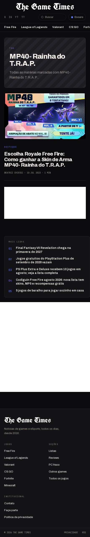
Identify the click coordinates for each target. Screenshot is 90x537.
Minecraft (9, 485)
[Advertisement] (45, 203)
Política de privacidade (18, 517)
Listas (52, 451)
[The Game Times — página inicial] (45, 7)
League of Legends (34, 27)
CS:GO (73, 27)
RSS (84, 532)
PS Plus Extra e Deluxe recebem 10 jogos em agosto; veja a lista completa (48, 271)
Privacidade (71, 532)
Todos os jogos (59, 478)
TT (23, 17)
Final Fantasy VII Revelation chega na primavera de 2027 (43, 249)
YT (16, 17)
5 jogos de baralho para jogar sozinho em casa (50, 290)
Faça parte (11, 510)
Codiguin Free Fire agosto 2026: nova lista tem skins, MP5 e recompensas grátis (50, 281)
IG (10, 17)
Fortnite (9, 478)
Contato (9, 503)
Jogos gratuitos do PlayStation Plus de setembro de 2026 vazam (45, 260)
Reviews (54, 457)
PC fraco (54, 464)
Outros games (58, 471)
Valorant (58, 27)
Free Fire (10, 27)
